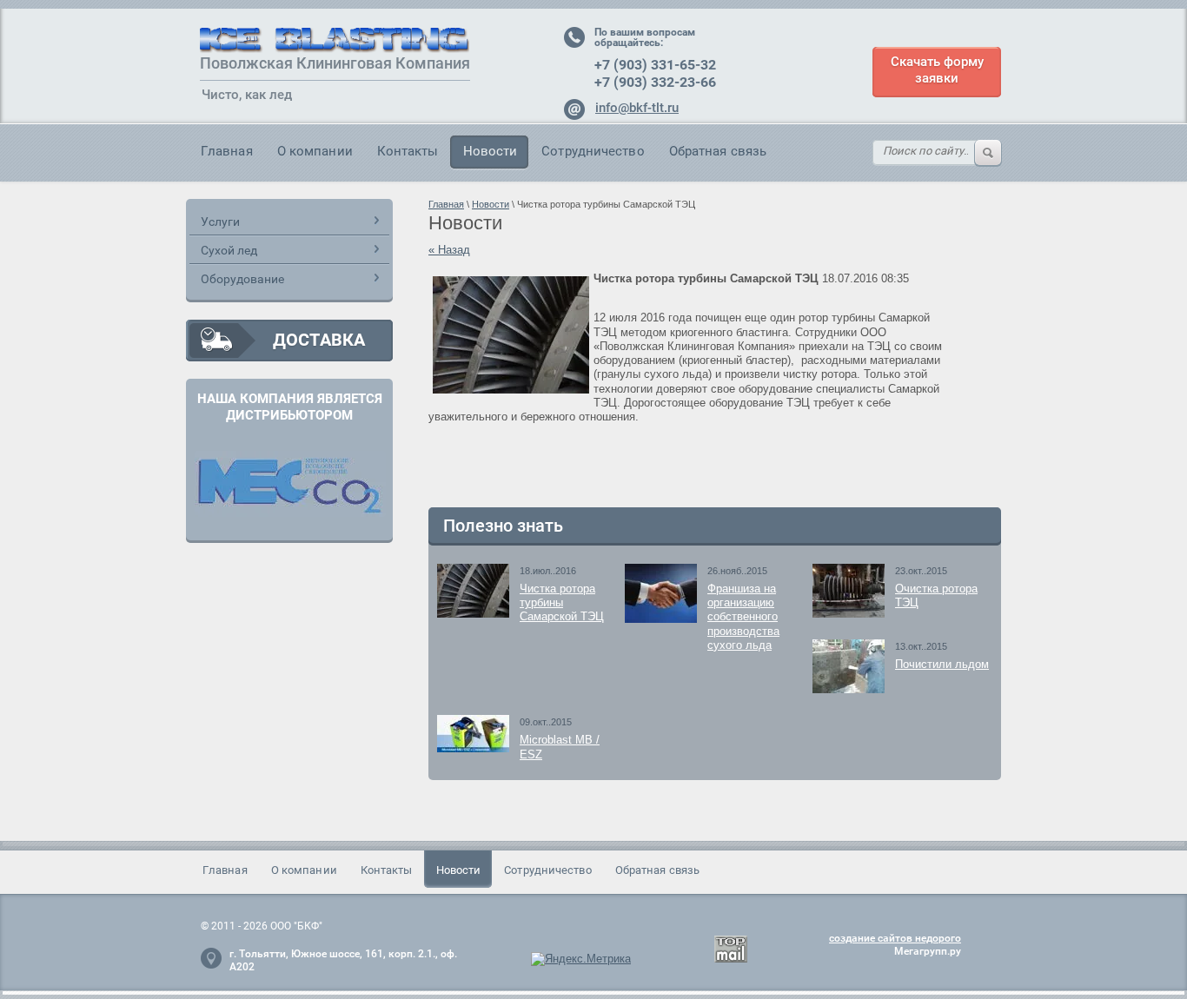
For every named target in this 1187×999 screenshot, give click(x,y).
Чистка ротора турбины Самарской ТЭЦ (562, 603)
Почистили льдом (942, 664)
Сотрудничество (592, 151)
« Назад (449, 249)
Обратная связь (717, 151)
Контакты (408, 151)
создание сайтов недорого (895, 938)
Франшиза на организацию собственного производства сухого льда (743, 617)
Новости (490, 151)
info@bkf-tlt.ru (637, 108)
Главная (227, 151)
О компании (315, 151)
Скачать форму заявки (937, 70)
